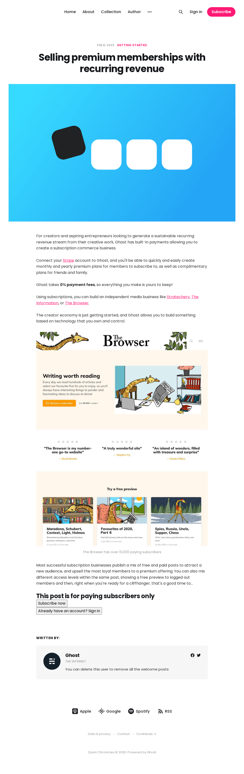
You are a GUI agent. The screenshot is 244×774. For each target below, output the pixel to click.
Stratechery (178, 297)
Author (134, 12)
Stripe (68, 260)
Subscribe (221, 12)
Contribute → (146, 734)
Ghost (72, 655)
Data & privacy (99, 734)
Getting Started (132, 45)
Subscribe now (52, 603)
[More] (149, 11)
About (88, 12)
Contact (123, 734)
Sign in (196, 12)
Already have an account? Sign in (69, 611)
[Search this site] (180, 11)
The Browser (77, 303)
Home (70, 12)
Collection (111, 12)
